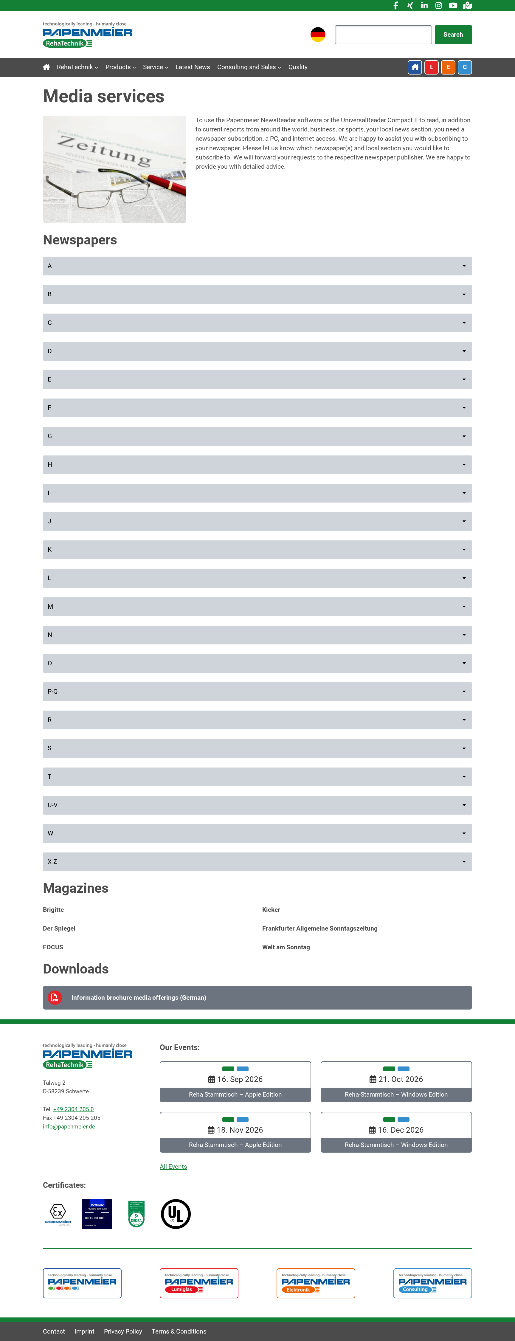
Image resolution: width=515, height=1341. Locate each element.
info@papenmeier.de (69, 1126)
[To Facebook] (396, 5)
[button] (257, 266)
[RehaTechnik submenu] (96, 67)
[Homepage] (87, 34)
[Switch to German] (318, 34)
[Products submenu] (134, 67)
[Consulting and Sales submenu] (279, 67)
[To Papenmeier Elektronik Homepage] (316, 1282)
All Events (173, 1166)
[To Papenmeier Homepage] (82, 1281)
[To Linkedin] (424, 5)
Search (453, 34)
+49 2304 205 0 (73, 1109)
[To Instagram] (438, 5)
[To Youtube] (453, 5)
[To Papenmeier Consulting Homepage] (433, 1282)
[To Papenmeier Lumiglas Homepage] (199, 1282)
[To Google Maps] (467, 5)
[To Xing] (410, 5)
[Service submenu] (166, 67)
